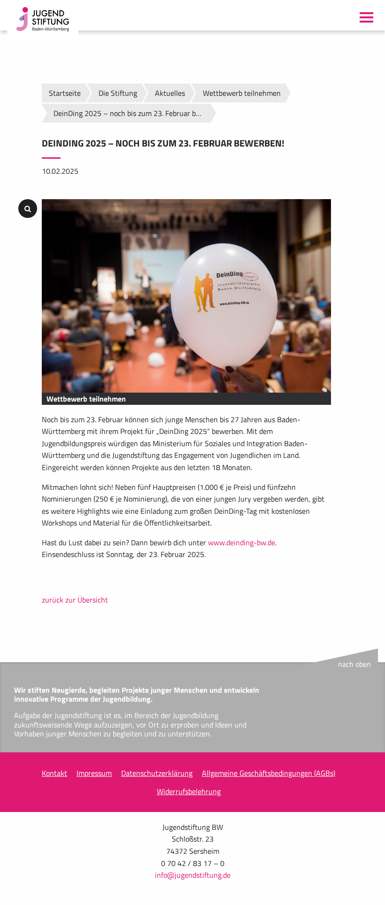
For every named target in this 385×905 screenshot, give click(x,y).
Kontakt (54, 773)
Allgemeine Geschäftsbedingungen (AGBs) (268, 773)
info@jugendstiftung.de (193, 875)
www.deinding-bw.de (241, 542)
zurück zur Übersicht (75, 599)
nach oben (354, 664)
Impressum (94, 773)
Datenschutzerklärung (156, 773)
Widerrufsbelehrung (189, 791)
